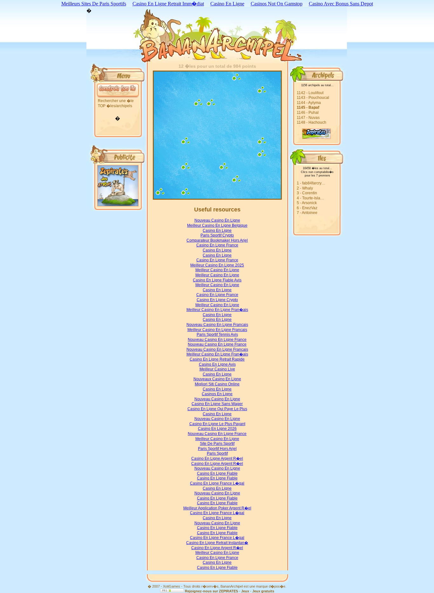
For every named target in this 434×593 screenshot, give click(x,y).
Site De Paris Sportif (217, 443)
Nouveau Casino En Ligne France (217, 339)
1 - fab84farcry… (311, 183)
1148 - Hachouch (311, 122)
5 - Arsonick (307, 203)
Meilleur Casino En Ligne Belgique (217, 225)
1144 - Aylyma (309, 102)
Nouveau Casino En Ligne (217, 220)
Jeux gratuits (263, 591)
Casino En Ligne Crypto (217, 300)
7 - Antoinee (307, 212)
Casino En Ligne (217, 230)
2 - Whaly (305, 188)
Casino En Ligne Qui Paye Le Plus (217, 409)
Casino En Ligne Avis (217, 364)
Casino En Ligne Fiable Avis (217, 280)
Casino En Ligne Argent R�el (217, 458)
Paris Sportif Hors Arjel (217, 448)
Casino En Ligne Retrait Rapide (217, 359)
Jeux (245, 591)
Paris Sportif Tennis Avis (217, 334)
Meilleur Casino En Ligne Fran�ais (217, 309)
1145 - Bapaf (308, 107)
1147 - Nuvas (308, 117)
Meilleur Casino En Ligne (217, 270)
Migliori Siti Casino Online (217, 384)
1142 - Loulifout (310, 93)
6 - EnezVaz (307, 208)
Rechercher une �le (116, 101)
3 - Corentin (307, 193)
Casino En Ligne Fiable (217, 473)
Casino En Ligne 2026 (217, 428)
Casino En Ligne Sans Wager (217, 404)
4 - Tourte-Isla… (310, 198)
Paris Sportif (217, 453)
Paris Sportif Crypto (217, 235)
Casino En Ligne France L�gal (217, 483)
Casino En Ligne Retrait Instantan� (217, 543)
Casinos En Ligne (217, 394)
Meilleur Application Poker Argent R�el (217, 508)
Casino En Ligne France (217, 245)
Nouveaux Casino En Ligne (217, 379)
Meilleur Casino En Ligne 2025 (217, 265)
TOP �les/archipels (115, 106)
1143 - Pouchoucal (313, 97)
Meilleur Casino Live (217, 369)
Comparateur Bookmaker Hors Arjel (217, 240)
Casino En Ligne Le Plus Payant (217, 424)
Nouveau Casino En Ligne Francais (217, 324)
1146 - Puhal (308, 112)
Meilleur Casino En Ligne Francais (217, 330)
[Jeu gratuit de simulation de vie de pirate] (310, 137)
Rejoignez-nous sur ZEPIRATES (211, 591)
